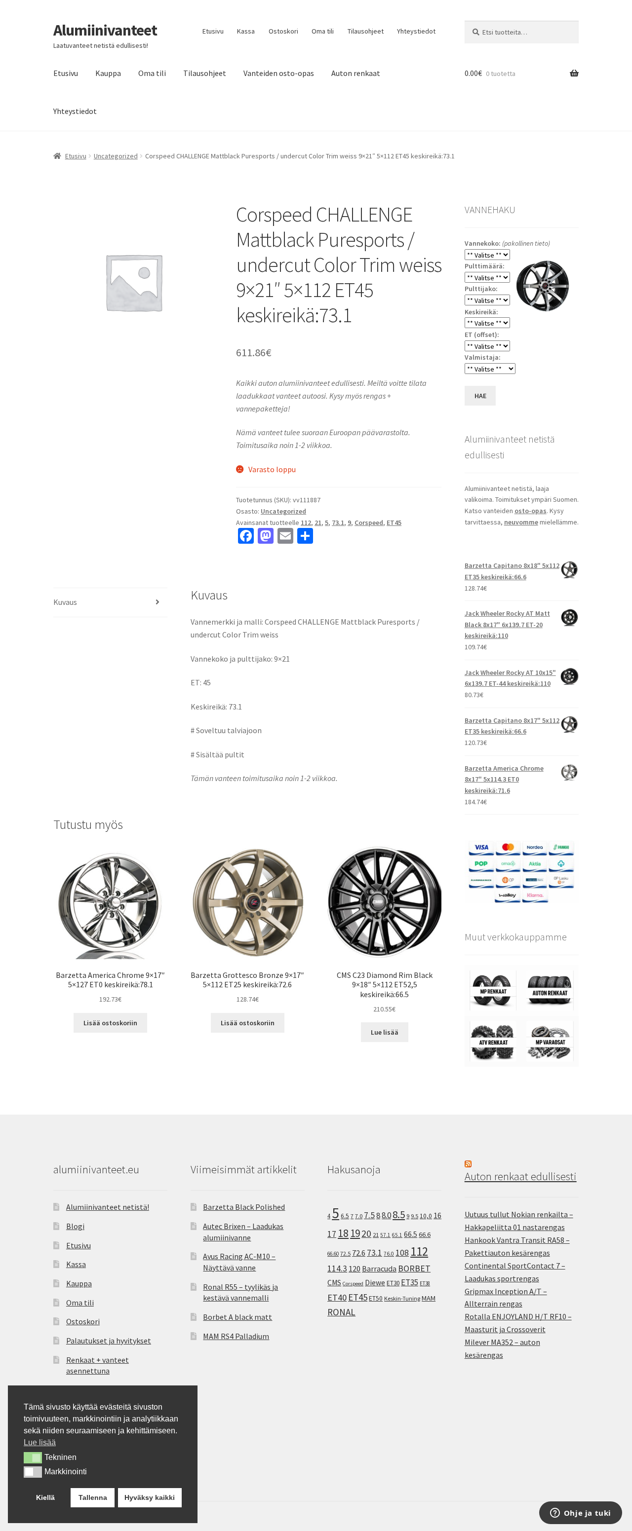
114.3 (337, 1268)
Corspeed (369, 522)
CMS (334, 1282)
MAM (428, 1298)
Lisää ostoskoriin (110, 1022)
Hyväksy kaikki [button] (149, 1497)
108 (402, 1252)
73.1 (338, 522)
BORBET (414, 1268)
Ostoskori (283, 31)
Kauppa (108, 73)
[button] (33, 1457)
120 (354, 1269)
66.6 (425, 1234)
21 (318, 522)
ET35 (409, 1282)
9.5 (414, 1216)
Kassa (246, 31)
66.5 (410, 1234)
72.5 (345, 1253)
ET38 (425, 1283)
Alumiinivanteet (105, 30)
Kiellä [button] (45, 1497)
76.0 (389, 1253)
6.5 (345, 1216)
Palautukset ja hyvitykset (108, 1340)
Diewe (375, 1282)
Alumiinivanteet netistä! (107, 1207)
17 (331, 1233)
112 (306, 522)
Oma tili (323, 31)
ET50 (376, 1298)
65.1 (397, 1235)
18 (343, 1233)
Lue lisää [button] (40, 1442)
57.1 (385, 1235)
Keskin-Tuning (402, 1298)
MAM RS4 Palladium (236, 1336)
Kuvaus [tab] (65, 602)
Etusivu (213, 31)
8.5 (399, 1214)
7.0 (358, 1216)
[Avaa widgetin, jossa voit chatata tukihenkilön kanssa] (580, 1513)
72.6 (358, 1253)
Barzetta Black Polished (244, 1207)
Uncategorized (116, 155)
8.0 (386, 1215)
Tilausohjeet (366, 31)
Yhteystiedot (416, 31)
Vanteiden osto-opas (278, 73)
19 (355, 1233)
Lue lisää (384, 1032)
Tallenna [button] (93, 1497)
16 (437, 1215)
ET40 (337, 1297)
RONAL (341, 1312)
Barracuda (379, 1268)
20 (366, 1233)
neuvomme (521, 522)
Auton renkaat (355, 73)
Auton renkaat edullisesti (521, 1176)
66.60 (333, 1253)
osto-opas (530, 510)
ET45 (394, 522)
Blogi (75, 1226)
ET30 (393, 1283)
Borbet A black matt (237, 1317)
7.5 (369, 1215)
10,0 (426, 1215)
